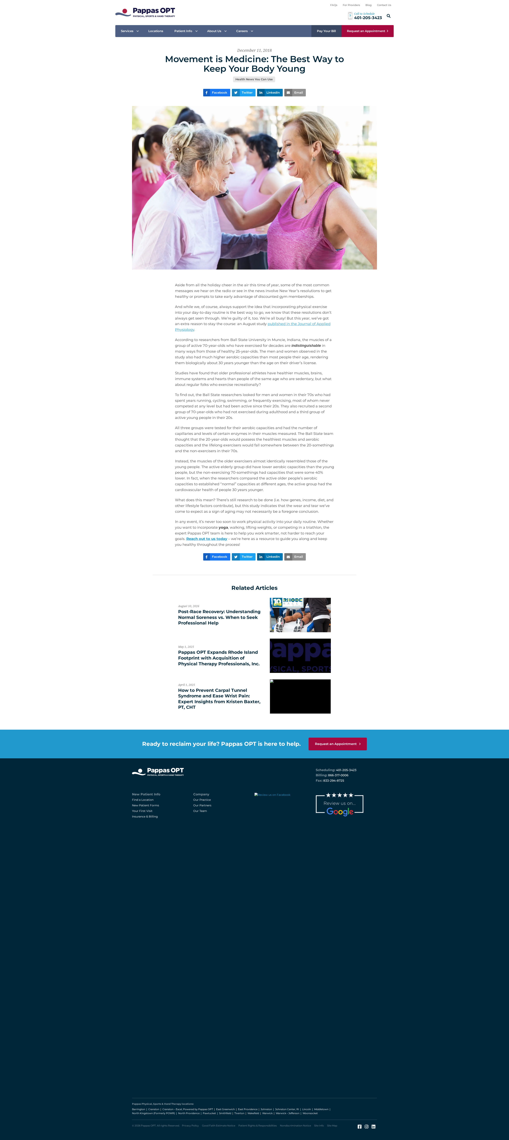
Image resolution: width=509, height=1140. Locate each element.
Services (127, 31)
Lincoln (306, 1109)
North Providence (189, 1113)
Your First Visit (142, 811)
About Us (214, 31)
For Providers (351, 5)
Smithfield (225, 1113)
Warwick (267, 1113)
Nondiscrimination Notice (295, 1125)
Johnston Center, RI (287, 1109)
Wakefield (253, 1113)
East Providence (247, 1109)
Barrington (138, 1109)
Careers (242, 31)
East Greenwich (225, 1109)
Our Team (200, 811)
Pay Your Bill (326, 31)
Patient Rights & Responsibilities (257, 1125)
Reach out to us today (206, 539)
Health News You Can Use (254, 79)
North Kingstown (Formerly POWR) (153, 1113)
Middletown (321, 1109)
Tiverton (239, 1113)
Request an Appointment (366, 31)
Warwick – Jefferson (287, 1113)
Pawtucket (209, 1113)
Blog (368, 5)
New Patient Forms (145, 805)
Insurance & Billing (145, 816)
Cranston (153, 1109)
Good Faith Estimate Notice (218, 1125)
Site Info (319, 1125)
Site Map (332, 1125)
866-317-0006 (338, 775)
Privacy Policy (190, 1125)
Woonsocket (310, 1113)
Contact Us (384, 5)
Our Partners (202, 805)
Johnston (266, 1109)
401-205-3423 (346, 770)
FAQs (333, 5)
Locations (155, 31)
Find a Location (142, 800)
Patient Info (183, 31)
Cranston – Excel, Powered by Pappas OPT (187, 1109)
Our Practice (202, 800)
